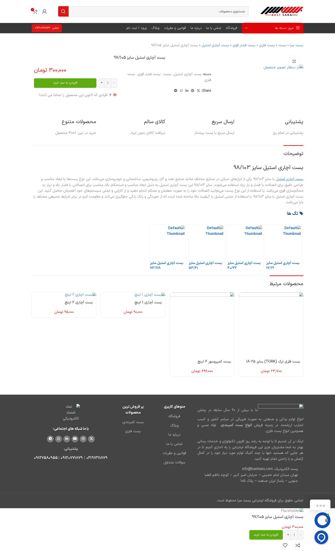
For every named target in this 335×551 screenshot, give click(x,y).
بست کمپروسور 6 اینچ (214, 361)
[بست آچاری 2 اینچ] (64, 294)
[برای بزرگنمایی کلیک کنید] (294, 61)
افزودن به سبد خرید (65, 83)
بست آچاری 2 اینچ (79, 302)
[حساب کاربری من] (44, 11)
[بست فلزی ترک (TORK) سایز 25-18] (271, 324)
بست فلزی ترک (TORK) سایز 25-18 (273, 361)
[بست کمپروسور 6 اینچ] (202, 324)
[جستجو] (63, 11)
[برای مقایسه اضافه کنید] (297, 545)
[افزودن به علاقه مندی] (285, 545)
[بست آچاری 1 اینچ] (133, 294)
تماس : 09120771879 (47, 28)
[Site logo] (281, 11)
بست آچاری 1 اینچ (148, 302)
